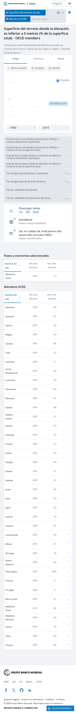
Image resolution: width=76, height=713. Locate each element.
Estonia (8, 425)
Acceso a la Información (32, 699)
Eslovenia (9, 398)
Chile (7, 352)
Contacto (60, 699)
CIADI (39, 681)
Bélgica (8, 334)
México (8, 544)
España (8, 407)
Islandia (9, 480)
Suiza (7, 636)
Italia (7, 498)
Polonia (9, 580)
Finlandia (9, 434)
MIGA (29, 681)
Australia (9, 316)
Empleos (50, 699)
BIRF (6, 681)
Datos (32, 3)
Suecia (8, 626)
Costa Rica (10, 380)
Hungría (9, 462)
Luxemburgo (11, 534)
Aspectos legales (11, 699)
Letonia (9, 516)
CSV (21, 212)
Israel (8, 489)
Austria (8, 325)
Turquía (9, 645)
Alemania (9, 307)
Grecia (8, 453)
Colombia (10, 361)
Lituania (9, 525)
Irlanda (8, 471)
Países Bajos (11, 571)
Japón (8, 507)
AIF (14, 681)
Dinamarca (10, 389)
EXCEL (36, 212)
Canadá (9, 343)
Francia (8, 444)
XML (28, 212)
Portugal (9, 590)
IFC (21, 681)
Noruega (9, 553)
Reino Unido (11, 599)
